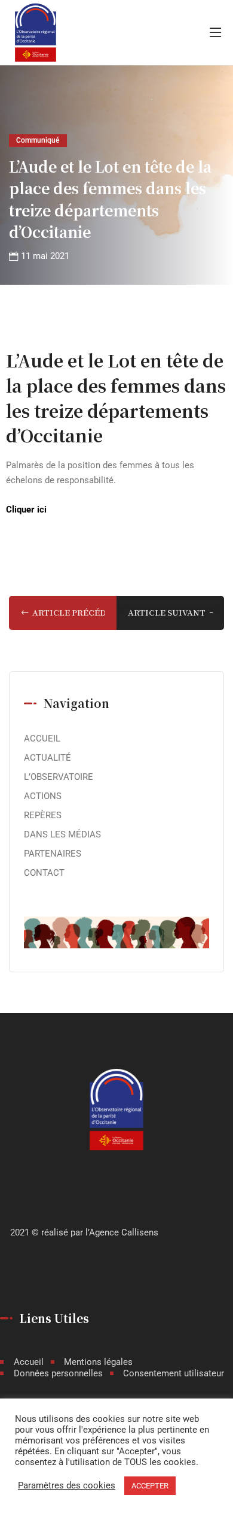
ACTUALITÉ (47, 757)
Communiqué (37, 139)
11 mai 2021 (45, 256)
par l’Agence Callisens (114, 1232)
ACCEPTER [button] (149, 1485)
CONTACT (44, 872)
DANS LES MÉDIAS (62, 834)
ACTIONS (43, 796)
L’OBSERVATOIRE (58, 776)
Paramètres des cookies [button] (66, 1486)
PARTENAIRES (52, 853)
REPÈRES (43, 815)
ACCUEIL (42, 738)
